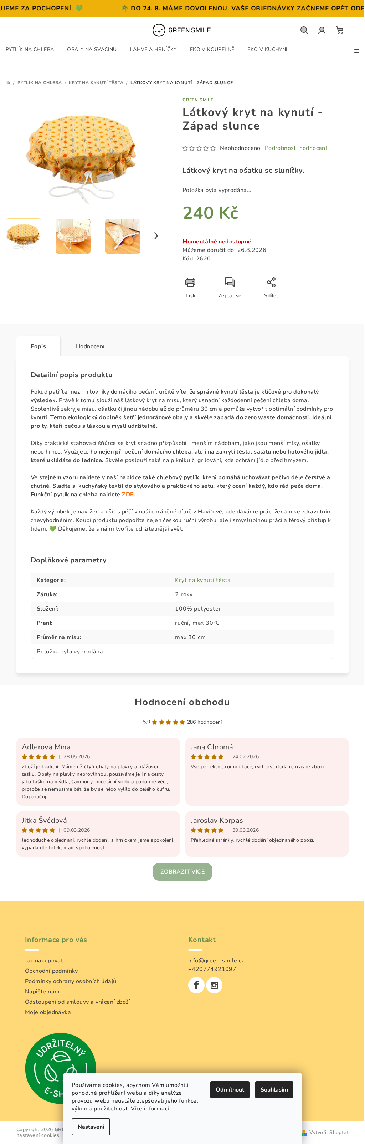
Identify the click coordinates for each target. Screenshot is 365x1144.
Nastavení (88, 1127)
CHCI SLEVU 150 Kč (180, 586)
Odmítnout (227, 1090)
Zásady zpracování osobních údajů (180, 616)
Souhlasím (272, 1090)
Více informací (147, 1109)
